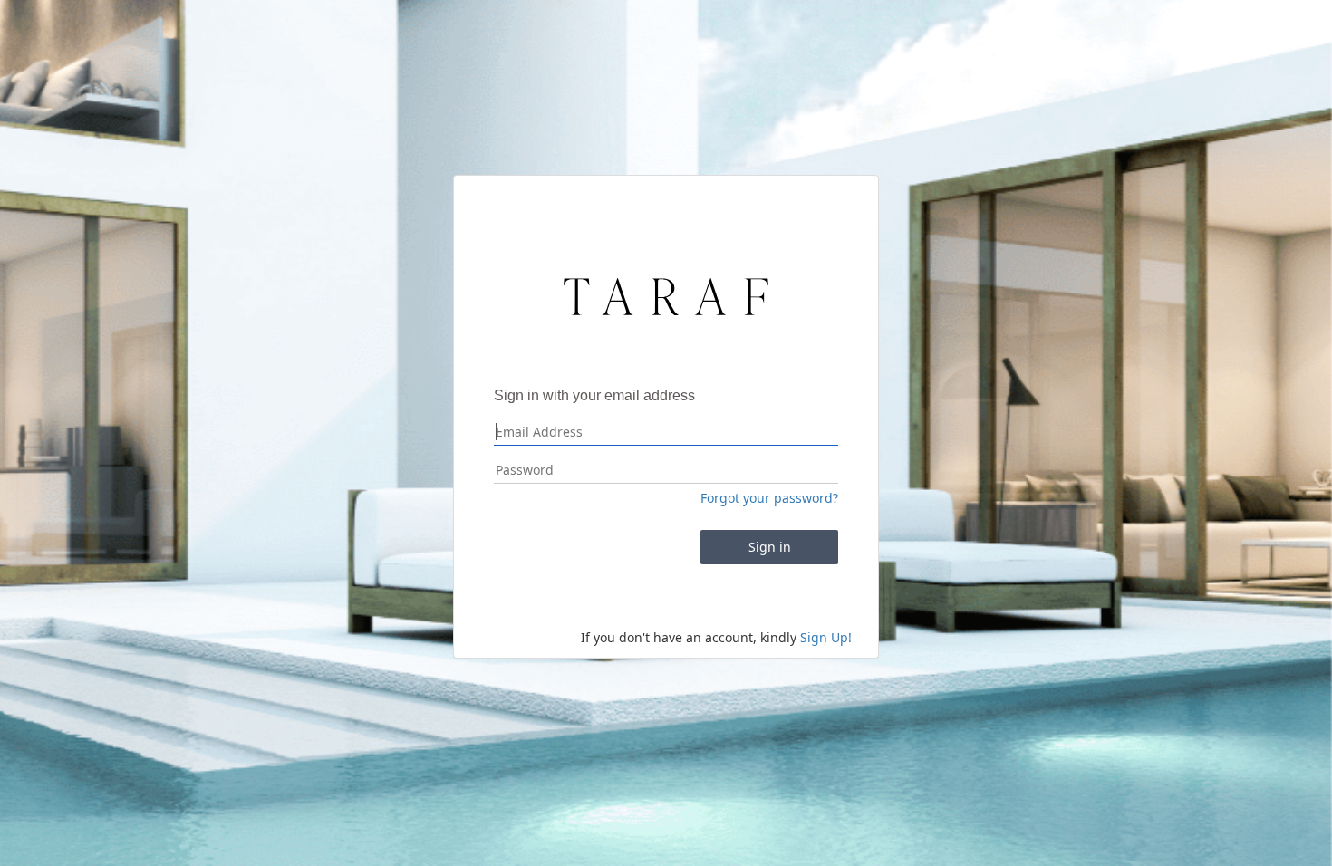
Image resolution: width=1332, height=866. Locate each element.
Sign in (769, 546)
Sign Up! (826, 637)
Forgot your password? (769, 497)
